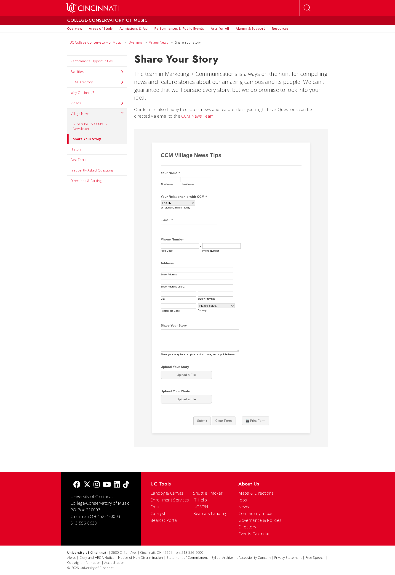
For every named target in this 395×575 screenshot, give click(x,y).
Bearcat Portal (164, 520)
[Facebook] (76, 485)
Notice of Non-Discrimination (140, 557)
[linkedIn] (117, 485)
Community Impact (256, 513)
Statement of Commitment (187, 557)
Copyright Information (84, 562)
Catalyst (157, 513)
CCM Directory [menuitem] (82, 82)
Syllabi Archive (222, 557)
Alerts (71, 557)
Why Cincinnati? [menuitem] (82, 92)
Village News (158, 42)
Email (155, 506)
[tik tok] (126, 485)
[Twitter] (87, 485)
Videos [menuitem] (76, 103)
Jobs (242, 500)
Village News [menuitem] (80, 113)
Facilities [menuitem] (77, 71)
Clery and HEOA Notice (97, 557)
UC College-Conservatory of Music (95, 42)
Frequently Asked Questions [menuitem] (92, 170)
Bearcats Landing (209, 513)
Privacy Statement (288, 557)
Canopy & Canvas (167, 493)
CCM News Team (197, 116)
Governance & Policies (259, 520)
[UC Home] (92, 8)
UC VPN (200, 506)
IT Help (200, 500)
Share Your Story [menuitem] (87, 139)
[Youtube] (107, 485)
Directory (247, 527)
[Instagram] (96, 485)
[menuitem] (74, 28)
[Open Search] (307, 8)
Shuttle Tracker (208, 493)
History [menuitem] (76, 149)
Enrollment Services (169, 500)
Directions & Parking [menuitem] (86, 181)
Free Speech (314, 557)
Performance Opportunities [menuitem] (92, 61)
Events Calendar (254, 533)
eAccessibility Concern (254, 557)
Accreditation (114, 562)
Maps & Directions (256, 493)
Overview (135, 42)
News (243, 506)
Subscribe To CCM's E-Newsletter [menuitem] (90, 126)
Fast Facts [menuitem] (78, 160)
